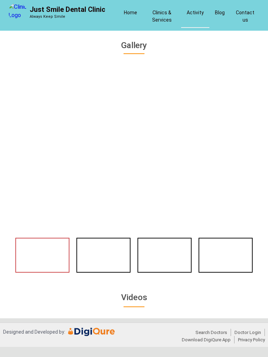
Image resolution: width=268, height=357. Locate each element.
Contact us (245, 16)
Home (130, 12)
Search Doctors (211, 332)
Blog (220, 12)
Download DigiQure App (206, 339)
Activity (195, 12)
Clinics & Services (162, 16)
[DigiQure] (91, 334)
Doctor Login (247, 332)
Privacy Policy (251, 339)
